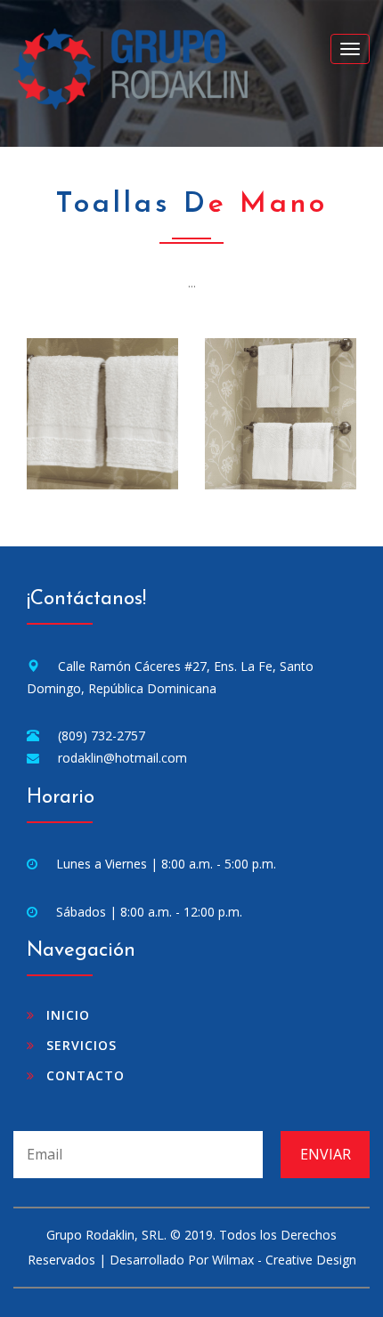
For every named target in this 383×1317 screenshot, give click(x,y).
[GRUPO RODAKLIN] (102, 412)
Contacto (85, 1075)
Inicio (68, 1014)
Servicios (81, 1045)
